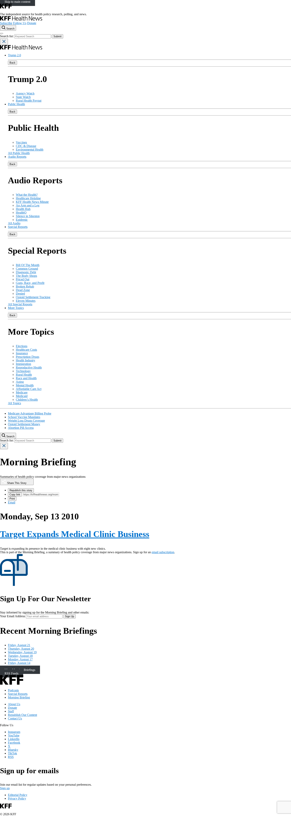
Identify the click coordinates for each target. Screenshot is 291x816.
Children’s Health (27, 399)
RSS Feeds (11, 673)
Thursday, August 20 (21, 648)
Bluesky (13, 749)
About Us (14, 704)
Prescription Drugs (27, 356)
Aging (20, 381)
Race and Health (26, 378)
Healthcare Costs (26, 349)
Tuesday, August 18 (20, 655)
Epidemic (22, 219)
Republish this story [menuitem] (21, 490)
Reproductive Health (29, 367)
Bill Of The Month (27, 265)
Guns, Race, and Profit (30, 283)
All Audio (14, 223)
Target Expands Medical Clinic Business (74, 534)
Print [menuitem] (12, 498)
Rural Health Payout (28, 100)
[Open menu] (1, 33)
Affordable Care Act (28, 389)
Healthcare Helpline (28, 198)
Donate (31, 23)
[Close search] (4, 41)
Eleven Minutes (25, 300)
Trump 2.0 (14, 55)
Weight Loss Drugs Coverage (26, 420)
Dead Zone (23, 290)
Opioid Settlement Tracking (33, 297)
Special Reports (18, 226)
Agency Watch (25, 93)
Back (12, 62)
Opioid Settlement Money (24, 424)
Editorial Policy (17, 795)
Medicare (22, 392)
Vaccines (21, 142)
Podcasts (13, 690)
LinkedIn (13, 739)
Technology (23, 371)
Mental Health (25, 385)
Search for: (7, 36)
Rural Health (24, 374)
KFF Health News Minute (32, 202)
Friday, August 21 (19, 645)
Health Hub (23, 209)
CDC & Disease (26, 146)
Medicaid (22, 396)
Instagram (14, 732)
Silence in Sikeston (28, 216)
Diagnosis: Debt (26, 272)
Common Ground (27, 268)
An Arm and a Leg (27, 205)
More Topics (16, 308)
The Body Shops (26, 275)
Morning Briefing (19, 697)
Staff (11, 711)
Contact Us (15, 718)
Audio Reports (17, 156)
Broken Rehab (25, 286)
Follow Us (19, 23)
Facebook (14, 742)
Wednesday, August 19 (22, 652)
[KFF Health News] (21, 19)
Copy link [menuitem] (15, 494)
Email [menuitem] (11, 502)
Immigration (23, 364)
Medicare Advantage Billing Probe (29, 413)
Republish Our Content (22, 715)
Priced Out (22, 279)
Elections (21, 346)
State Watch (23, 97)
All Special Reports (20, 304)
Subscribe (6, 23)
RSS (11, 757)
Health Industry (25, 360)
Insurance (22, 353)
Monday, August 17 (20, 659)
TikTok (12, 753)
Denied (20, 293)
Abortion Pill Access (21, 427)
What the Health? (27, 194)
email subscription (163, 552)
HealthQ (21, 212)
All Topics (14, 403)
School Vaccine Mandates (24, 417)
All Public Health (19, 153)
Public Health (16, 104)
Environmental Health (29, 149)
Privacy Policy (17, 798)
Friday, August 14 (19, 663)
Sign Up (69, 616)
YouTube (13, 735)
